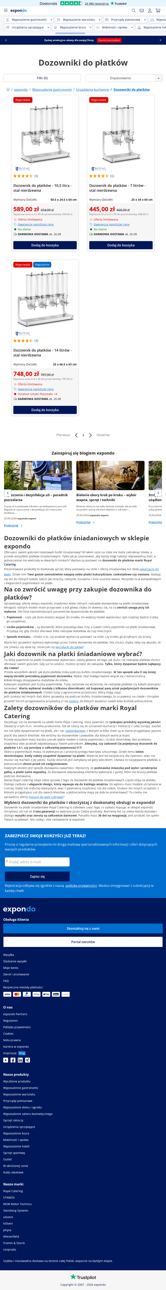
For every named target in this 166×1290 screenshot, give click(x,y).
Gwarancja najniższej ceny (36, 224)
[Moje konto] (150, 11)
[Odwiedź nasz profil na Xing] (27, 1061)
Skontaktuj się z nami (83, 928)
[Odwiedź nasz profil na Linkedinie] (20, 1061)
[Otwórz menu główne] (5, 10)
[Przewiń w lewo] (82, 40)
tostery (73, 701)
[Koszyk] (158, 11)
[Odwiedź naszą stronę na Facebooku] (13, 1061)
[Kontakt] (142, 10)
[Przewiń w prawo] (70, 40)
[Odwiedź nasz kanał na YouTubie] (5, 1061)
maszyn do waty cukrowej (46, 797)
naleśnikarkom (75, 731)
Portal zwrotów (83, 942)
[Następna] (90, 435)
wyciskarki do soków (69, 647)
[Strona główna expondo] (8, 89)
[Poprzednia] (76, 435)
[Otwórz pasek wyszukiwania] (134, 11)
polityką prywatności (81, 885)
